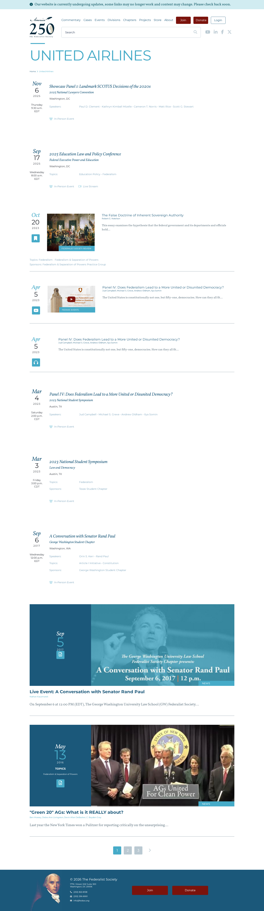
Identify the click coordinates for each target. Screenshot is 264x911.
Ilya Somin (156, 290)
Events (100, 20)
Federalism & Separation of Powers (76, 259)
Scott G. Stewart (183, 106)
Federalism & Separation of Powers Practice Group (74, 264)
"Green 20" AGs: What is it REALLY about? (76, 812)
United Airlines (46, 71)
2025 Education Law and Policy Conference (85, 154)
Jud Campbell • (89, 414)
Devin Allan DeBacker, (75, 817)
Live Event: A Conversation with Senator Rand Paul (87, 691)
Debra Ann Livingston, (53, 817)
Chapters (129, 20)
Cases (88, 20)
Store (157, 20)
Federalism (109, 174)
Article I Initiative (90, 563)
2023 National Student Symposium (78, 462)
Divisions (114, 20)
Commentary (71, 20)
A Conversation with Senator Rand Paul (82, 536)
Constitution (111, 563)
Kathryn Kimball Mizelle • (118, 106)
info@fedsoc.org (81, 900)
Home (33, 71)
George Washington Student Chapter (102, 570)
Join (183, 20)
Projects (145, 20)
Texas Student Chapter (93, 488)
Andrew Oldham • (132, 414)
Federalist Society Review (76, 248)
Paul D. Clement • (90, 106)
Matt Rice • (166, 106)
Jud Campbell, (109, 290)
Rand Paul (102, 556)
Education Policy (90, 174)
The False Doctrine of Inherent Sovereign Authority (143, 215)
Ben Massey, (36, 817)
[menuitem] (71, 20)
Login (218, 20)
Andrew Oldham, (142, 290)
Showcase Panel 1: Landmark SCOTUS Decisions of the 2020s (100, 87)
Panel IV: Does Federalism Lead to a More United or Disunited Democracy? (163, 287)
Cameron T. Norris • (146, 106)
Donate (201, 20)
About (168, 20)
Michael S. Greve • (110, 414)
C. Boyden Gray (93, 817)
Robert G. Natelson (111, 218)
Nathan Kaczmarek (39, 696)
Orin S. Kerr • (87, 556)
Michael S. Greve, (125, 290)
